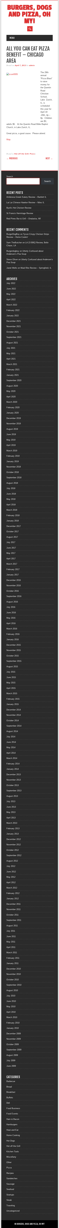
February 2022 (13, 310)
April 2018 (11, 504)
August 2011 (12, 925)
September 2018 (13, 477)
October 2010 (12, 979)
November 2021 (13, 326)
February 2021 (13, 369)
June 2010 (11, 1001)
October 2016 (12, 591)
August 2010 (12, 990)
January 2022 (12, 315)
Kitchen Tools (12, 1151)
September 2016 (13, 596)
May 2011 (10, 942)
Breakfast (10, 1092)
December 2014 (13, 710)
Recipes (10, 1173)
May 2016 (10, 618)
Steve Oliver (12, 259)
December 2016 (13, 580)
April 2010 (11, 1012)
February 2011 (12, 958)
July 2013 (10, 801)
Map (8, 139)
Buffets (9, 1097)
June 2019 (11, 434)
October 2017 (12, 531)
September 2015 (13, 661)
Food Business (13, 1108)
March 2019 (11, 450)
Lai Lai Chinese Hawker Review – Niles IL (25, 202)
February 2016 (13, 634)
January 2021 (12, 375)
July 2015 (10, 672)
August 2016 (12, 602)
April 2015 (11, 688)
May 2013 (10, 812)
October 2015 (12, 656)
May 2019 (10, 440)
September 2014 (13, 726)
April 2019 (11, 445)
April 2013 (11, 818)
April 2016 (11, 623)
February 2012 (13, 893)
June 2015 (11, 677)
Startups (10, 1195)
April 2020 (11, 397)
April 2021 (11, 359)
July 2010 (10, 996)
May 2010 (10, 1006)
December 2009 (13, 1033)
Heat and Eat (12, 1130)
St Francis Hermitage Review (19, 213)
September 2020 (13, 380)
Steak (9, 1200)
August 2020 (12, 386)
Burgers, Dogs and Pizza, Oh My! (29, 14)
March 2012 (11, 888)
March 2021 (11, 364)
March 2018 (11, 510)
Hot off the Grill (21, 154)
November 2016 (13, 585)
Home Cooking (13, 1135)
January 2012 (12, 898)
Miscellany (11, 1157)
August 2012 (12, 861)
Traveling (10, 1205)
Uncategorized (13, 1211)
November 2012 (13, 844)
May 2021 (10, 353)
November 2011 (13, 909)
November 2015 (13, 650)
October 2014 (12, 720)
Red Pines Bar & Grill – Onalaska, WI (23, 218)
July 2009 (10, 1060)
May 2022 (10, 294)
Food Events (12, 1114)
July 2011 (10, 931)
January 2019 (12, 461)
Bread (9, 1087)
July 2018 (10, 488)
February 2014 (13, 764)
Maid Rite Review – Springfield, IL (36, 268)
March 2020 (11, 402)
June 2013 (11, 807)
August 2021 (12, 343)
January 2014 (12, 769)
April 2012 (11, 882)
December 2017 (13, 526)
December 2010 (13, 969)
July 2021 (10, 348)
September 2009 (13, 1050)
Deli (8, 1103)
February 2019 (13, 456)
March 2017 (11, 564)
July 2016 (10, 607)
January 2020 (12, 413)
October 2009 (12, 1044)
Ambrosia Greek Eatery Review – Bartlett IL (26, 197)
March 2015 (11, 693)
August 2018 (12, 483)
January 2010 (12, 1028)
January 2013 (12, 834)
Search (9, 176)
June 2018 (11, 494)
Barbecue (10, 1081)
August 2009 (12, 1055)
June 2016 (11, 612)
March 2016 (11, 629)
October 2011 (12, 915)
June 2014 (11, 742)
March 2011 (11, 952)
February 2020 (13, 407)
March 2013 (11, 823)
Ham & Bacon (12, 1119)
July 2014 (10, 736)
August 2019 (12, 429)
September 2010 (13, 985)
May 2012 (10, 877)
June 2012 (11, 872)
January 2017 (12, 575)
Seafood (10, 1189)
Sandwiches (11, 1178)
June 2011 (11, 936)
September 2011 (13, 920)
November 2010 (13, 974)
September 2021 (13, 337)
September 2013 (13, 790)
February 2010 (13, 1023)
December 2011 (13, 904)
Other (8, 1162)
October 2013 (12, 785)
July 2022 (10, 283)
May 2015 (10, 683)
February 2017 (13, 569)
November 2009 (13, 1039)
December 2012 (13, 839)
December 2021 (13, 321)
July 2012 (10, 866)
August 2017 (12, 537)
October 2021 (12, 332)
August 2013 (12, 796)
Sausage (10, 1184)
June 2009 (11, 1066)
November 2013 (13, 780)
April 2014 (11, 753)
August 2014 (12, 731)
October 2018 (12, 472)
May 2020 (10, 391)
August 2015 (12, 666)
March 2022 (11, 305)
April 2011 (10, 947)
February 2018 (13, 515)
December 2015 (13, 645)
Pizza (32, 154)
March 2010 (11, 1017)
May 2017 (10, 553)
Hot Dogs (10, 1141)
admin (32, 65)
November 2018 (13, 467)
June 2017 (11, 548)
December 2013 (13, 774)
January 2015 (12, 704)
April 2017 (11, 558)
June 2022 (11, 289)
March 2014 (11, 758)
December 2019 (13, 418)
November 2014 (13, 715)
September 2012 (13, 855)
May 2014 (10, 747)
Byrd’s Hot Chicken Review (18, 208)
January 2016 (12, 639)
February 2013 (13, 828)
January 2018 (12, 521)
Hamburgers (11, 1124)
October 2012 (12, 850)
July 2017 (10, 542)
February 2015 (13, 699)
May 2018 (10, 499)
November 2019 (13, 423)
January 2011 (12, 963)
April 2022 (11, 299)
